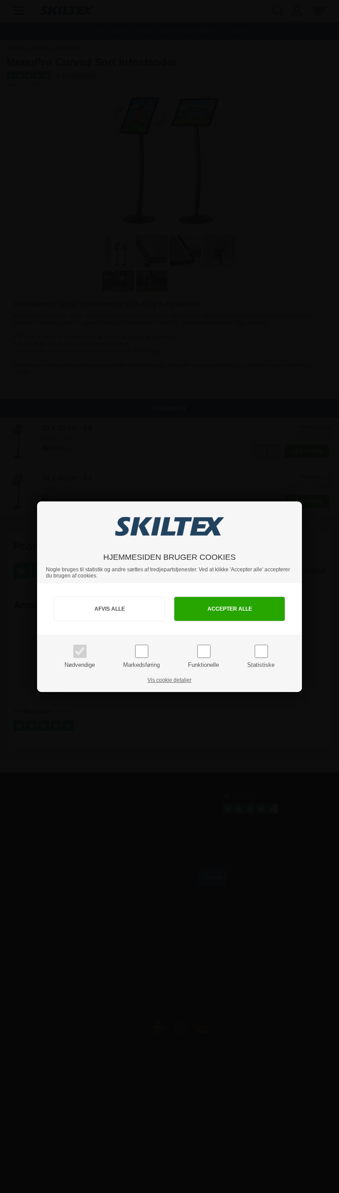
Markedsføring (141, 665)
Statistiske (261, 665)
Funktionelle (203, 665)
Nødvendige (79, 665)
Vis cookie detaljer (169, 680)
